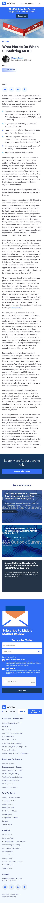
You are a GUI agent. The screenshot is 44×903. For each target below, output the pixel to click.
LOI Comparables (8, 737)
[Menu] (39, 3)
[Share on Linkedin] (18, 89)
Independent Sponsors (10, 818)
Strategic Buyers (8, 808)
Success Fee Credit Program (12, 861)
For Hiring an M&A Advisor (11, 848)
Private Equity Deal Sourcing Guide (14, 747)
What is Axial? (7, 835)
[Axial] (10, 3)
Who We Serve (8, 793)
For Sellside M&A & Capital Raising (14, 841)
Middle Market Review (10, 740)
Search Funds (7, 824)
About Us (6, 830)
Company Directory (9, 750)
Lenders (5, 821)
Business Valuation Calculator (12, 767)
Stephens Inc (16, 308)
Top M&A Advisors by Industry (12, 777)
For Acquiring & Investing (11, 845)
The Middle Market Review (22, 9)
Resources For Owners (12, 759)
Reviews (5, 726)
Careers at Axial (7, 838)
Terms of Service (8, 855)
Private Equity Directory (10, 774)
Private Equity (7, 814)
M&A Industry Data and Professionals (15, 753)
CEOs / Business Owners (11, 798)
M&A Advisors (7, 804)
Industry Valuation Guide (10, 780)
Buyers (5, 41)
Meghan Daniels (17, 58)
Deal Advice (10, 70)
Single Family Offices (9, 811)
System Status (7, 868)
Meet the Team (7, 852)
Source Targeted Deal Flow (11, 723)
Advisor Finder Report (10, 787)
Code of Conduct (8, 865)
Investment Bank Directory (11, 743)
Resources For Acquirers (12, 718)
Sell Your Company (8, 764)
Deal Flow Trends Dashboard (12, 733)
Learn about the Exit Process (12, 770)
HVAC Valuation (7, 784)
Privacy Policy (7, 858)
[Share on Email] (5, 89)
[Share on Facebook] (24, 89)
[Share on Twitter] (11, 89)
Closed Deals (7, 730)
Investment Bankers (9, 801)
